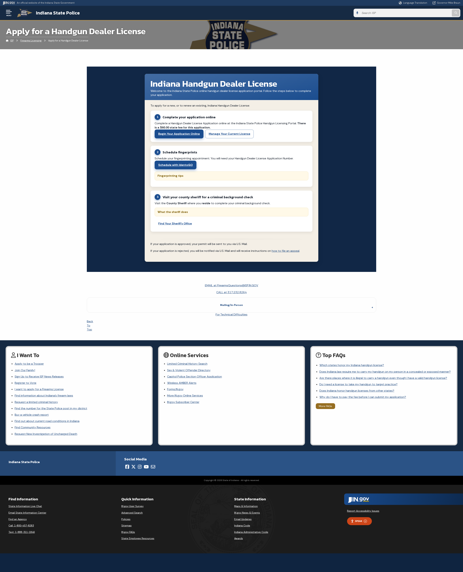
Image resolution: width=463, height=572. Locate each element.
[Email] (153, 467)
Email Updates (243, 519)
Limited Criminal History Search (187, 364)
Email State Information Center (27, 512)
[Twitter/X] (133, 467)
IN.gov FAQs (128, 532)
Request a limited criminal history (36, 402)
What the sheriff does (173, 212)
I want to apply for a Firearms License (39, 389)
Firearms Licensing (30, 40)
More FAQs (325, 406)
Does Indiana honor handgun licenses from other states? (356, 391)
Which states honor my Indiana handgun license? (351, 365)
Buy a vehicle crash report (32, 415)
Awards (238, 538)
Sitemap (126, 525)
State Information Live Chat (25, 506)
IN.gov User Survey (132, 506)
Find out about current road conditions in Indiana (47, 421)
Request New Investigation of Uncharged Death (46, 434)
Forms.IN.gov (175, 389)
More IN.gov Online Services (185, 395)
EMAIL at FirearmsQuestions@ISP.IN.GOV (231, 285)
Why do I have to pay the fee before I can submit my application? (362, 397)
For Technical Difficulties (231, 314)
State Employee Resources (137, 538)
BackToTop (90, 325)
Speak (358, 521)
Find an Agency (18, 519)
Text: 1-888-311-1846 (22, 532)
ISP (12, 40)
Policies (125, 519)
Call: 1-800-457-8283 (21, 525)
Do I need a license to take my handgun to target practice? (358, 384)
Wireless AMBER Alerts (181, 383)
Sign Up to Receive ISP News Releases (39, 376)
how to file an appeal (285, 251)
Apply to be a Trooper (29, 364)
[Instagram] (140, 467)
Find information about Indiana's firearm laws (44, 395)
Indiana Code (242, 525)
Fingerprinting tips (170, 176)
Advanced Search (132, 512)
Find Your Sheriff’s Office (175, 223)
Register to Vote (25, 383)
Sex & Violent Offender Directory (189, 370)
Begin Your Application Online (179, 134)
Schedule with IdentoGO (175, 165)
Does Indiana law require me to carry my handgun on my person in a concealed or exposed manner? (385, 372)
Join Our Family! (25, 370)
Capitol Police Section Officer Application (194, 376)
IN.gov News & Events (247, 512)
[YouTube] (146, 467)
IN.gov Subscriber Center (183, 402)
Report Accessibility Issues (363, 510)
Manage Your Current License (229, 134)
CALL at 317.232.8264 (231, 292)
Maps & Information (246, 506)
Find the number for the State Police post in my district (51, 408)
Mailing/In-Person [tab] (231, 305)
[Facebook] (127, 467)
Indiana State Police (58, 12)
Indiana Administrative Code (251, 532)
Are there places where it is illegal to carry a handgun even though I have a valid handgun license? (383, 378)
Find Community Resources (32, 427)
